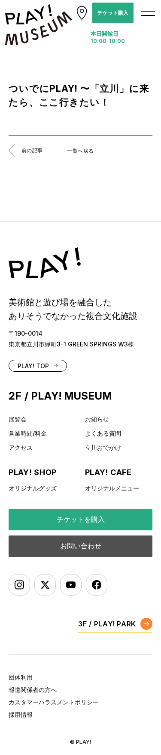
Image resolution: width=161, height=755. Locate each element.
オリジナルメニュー (112, 488)
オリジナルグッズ (33, 488)
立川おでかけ (103, 447)
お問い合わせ (80, 545)
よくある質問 (103, 433)
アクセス (21, 447)
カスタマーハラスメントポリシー (54, 702)
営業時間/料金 (28, 433)
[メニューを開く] (148, 13)
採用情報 (21, 714)
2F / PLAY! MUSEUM (60, 396)
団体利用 (21, 677)
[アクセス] (82, 13)
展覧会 (18, 419)
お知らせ (97, 419)
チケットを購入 (81, 519)
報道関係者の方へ (33, 689)
